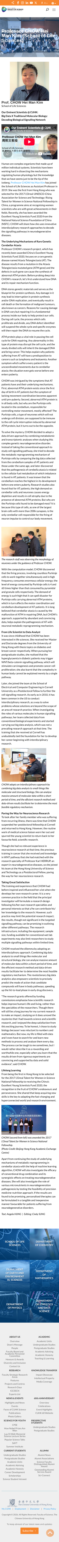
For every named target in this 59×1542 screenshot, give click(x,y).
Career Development (15, 1472)
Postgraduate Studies (44, 1348)
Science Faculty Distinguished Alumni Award (44, 1464)
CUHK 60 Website (44, 1413)
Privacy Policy (50, 1509)
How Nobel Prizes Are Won (14, 1429)
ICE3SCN (14, 1391)
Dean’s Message (14, 1345)
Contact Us (14, 1366)
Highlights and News (15, 1403)
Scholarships (15, 1476)
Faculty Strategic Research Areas (15, 1376)
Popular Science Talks (14, 1440)
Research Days (15, 1387)
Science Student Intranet (15, 1479)
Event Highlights (44, 1409)
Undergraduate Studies (44, 1345)
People (14, 1348)
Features (15, 1380)
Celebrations (44, 1406)
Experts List (14, 1394)
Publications (15, 1413)
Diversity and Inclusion (15, 1363)
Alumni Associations (44, 1458)
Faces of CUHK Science (15, 1409)
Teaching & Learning (44, 1358)
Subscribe (27, 1530)
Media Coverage (44, 1382)
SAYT (14, 1443)
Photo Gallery (14, 1416)
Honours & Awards (15, 1359)
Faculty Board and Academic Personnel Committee (15, 1354)
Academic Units (44, 1341)
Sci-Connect (44, 1475)
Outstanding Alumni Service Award (44, 1471)
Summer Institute (14, 1446)
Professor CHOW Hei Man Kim (28, 182)
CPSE (14, 1425)
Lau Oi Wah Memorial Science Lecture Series (14, 1435)
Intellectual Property (44, 1378)
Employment (20, 1509)
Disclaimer (35, 1509)
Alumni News (44, 1455)
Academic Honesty (44, 1355)
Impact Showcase (44, 1375)
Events (14, 1406)
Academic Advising (44, 1352)
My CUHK (6, 1509)
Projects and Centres (15, 1384)
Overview (15, 1341)
